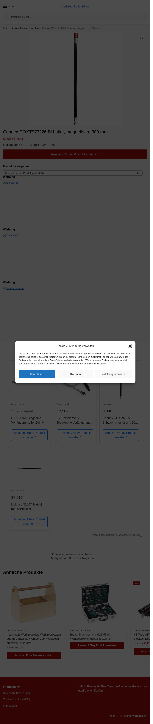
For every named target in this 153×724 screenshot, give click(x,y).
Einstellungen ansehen (113, 374)
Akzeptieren (36, 374)
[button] (130, 346)
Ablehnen (75, 374)
